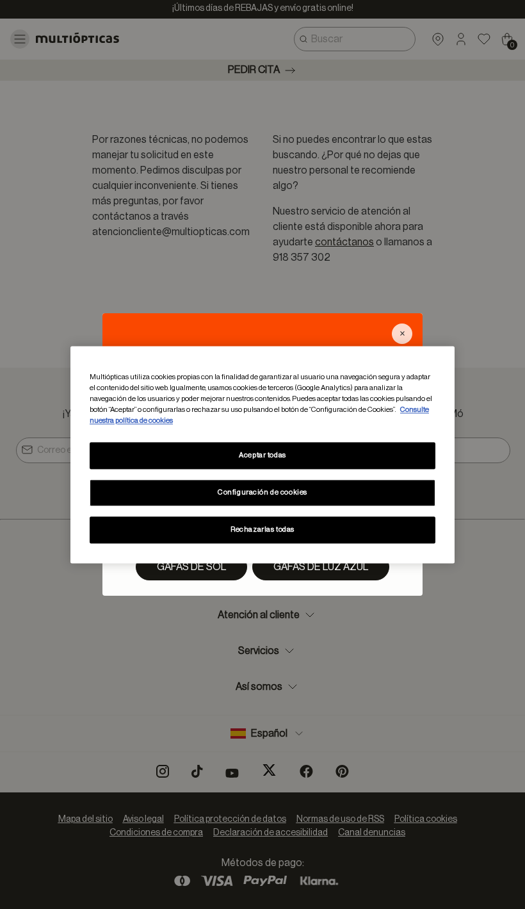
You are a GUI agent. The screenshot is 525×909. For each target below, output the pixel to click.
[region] (262, 454)
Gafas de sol (191, 567)
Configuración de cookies (262, 492)
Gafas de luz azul (320, 567)
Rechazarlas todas (262, 529)
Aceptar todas (262, 455)
